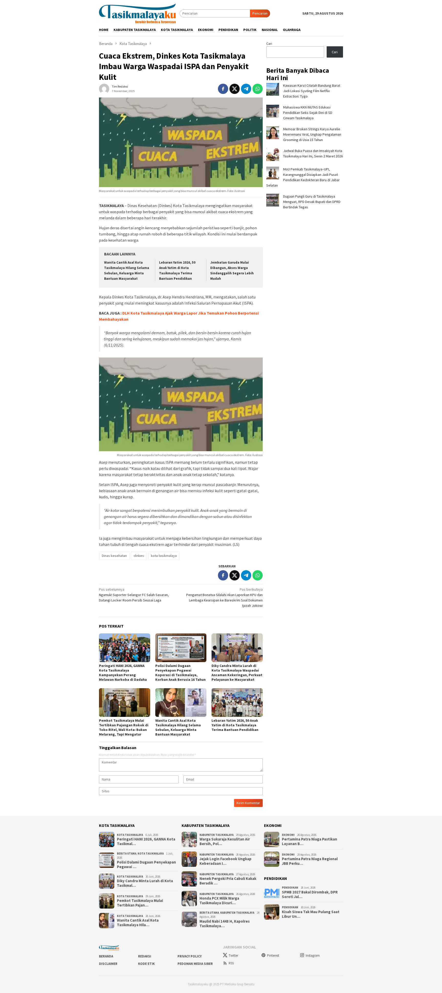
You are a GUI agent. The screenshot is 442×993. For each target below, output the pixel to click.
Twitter (233, 955)
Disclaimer (108, 964)
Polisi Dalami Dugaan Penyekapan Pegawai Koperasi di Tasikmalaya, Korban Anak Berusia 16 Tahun (180, 672)
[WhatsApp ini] (257, 89)
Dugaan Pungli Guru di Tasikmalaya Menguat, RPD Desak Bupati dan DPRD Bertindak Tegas (311, 201)
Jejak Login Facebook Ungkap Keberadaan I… (225, 861)
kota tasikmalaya (164, 555)
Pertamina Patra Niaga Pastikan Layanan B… (309, 841)
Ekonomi (288, 835)
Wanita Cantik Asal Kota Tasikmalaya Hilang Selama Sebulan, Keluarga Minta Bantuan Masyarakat (178, 727)
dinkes (139, 555)
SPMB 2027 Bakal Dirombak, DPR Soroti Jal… (310, 894)
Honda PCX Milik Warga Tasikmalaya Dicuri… (219, 900)
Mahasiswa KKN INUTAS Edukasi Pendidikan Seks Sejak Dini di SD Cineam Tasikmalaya (307, 112)
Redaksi (144, 956)
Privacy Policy (190, 956)
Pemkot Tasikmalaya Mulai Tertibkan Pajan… (140, 903)
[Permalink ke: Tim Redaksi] (104, 88)
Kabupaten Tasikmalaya (217, 835)
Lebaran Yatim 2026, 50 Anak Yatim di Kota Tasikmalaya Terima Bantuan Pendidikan (235, 725)
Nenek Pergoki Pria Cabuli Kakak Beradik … (228, 881)
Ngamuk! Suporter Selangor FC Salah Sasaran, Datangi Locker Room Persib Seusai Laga (134, 594)
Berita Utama (126, 853)
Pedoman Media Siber (195, 964)
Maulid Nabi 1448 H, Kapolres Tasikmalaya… (225, 923)
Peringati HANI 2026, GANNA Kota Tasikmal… (146, 841)
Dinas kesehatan (114, 555)
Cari (269, 43)
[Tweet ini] (234, 89)
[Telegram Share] (246, 89)
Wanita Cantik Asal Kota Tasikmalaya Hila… (138, 922)
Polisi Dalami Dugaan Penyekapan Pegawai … (146, 864)
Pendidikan (290, 887)
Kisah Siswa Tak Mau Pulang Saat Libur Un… (310, 914)
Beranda (106, 956)
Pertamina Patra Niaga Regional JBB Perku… (310, 861)
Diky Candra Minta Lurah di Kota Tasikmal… (145, 883)
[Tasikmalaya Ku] (137, 13)
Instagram (313, 955)
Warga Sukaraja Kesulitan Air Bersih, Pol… (225, 841)
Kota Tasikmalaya (130, 835)
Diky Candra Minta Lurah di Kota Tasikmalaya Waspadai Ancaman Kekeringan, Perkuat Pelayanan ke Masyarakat (237, 672)
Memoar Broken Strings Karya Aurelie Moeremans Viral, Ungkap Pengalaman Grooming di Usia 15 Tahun (312, 134)
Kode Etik (146, 964)
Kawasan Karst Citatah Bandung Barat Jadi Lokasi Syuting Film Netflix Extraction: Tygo (311, 91)
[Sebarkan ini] (223, 89)
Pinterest (273, 955)
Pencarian (260, 13)
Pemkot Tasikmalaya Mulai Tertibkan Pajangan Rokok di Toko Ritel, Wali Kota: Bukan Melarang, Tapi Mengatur (123, 727)
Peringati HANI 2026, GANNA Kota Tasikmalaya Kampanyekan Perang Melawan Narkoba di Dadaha (123, 672)
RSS (231, 963)
